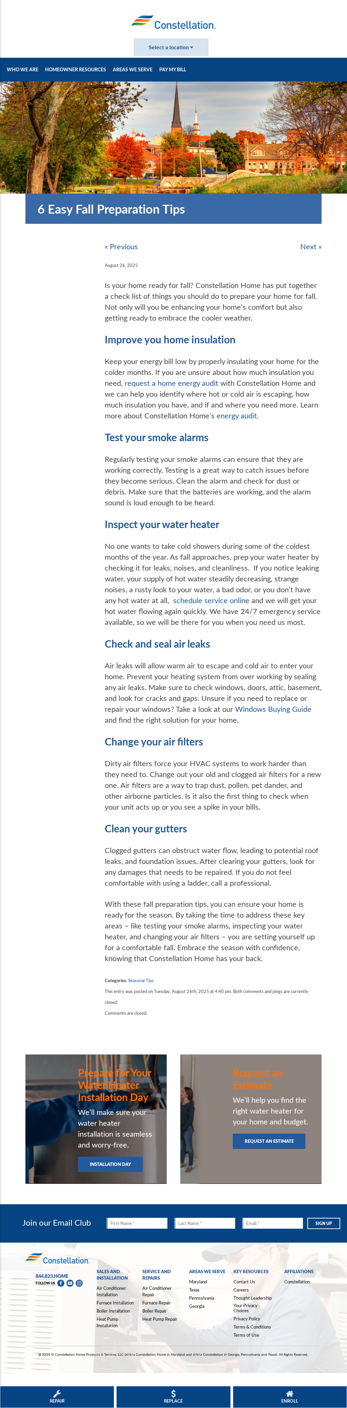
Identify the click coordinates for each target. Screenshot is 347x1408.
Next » (311, 246)
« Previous (121, 246)
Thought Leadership (252, 1298)
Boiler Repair (154, 1311)
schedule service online (211, 600)
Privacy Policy (246, 1319)
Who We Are (22, 69)
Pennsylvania (201, 1298)
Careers (241, 1290)
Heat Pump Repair (159, 1319)
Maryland (198, 1282)
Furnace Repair (156, 1303)
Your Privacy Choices (245, 1308)
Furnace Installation (115, 1303)
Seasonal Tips (141, 980)
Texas (194, 1290)
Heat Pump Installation (107, 1322)
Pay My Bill (172, 69)
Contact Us (244, 1282)
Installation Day (110, 1164)
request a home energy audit (171, 383)
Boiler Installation (113, 1311)
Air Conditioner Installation (111, 1291)
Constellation (297, 1282)
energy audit (237, 415)
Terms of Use (246, 1335)
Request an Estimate (269, 1141)
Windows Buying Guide (273, 709)
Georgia (196, 1306)
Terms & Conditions (252, 1327)
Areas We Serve (132, 69)
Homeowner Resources (75, 69)
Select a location (169, 47)
